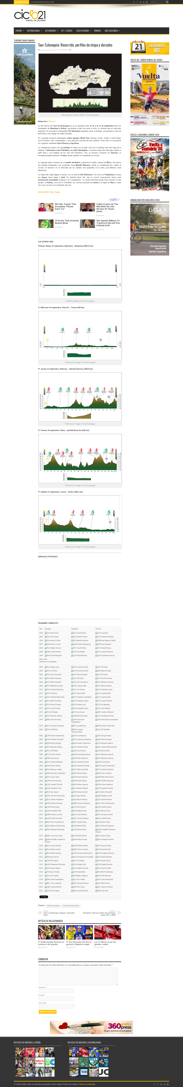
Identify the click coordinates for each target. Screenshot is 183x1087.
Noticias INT (53, 50)
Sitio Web (42, 1003)
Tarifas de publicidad (87, 1084)
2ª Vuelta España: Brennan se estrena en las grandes (51, 943)
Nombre (42, 987)
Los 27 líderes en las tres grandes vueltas (105, 943)
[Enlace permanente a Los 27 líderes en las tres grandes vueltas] (107, 939)
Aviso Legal (56, 1084)
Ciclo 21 (51, 121)
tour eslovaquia (53, 905)
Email (41, 995)
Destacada (45, 50)
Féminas (97, 30)
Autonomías (50, 30)
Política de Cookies (70, 1084)
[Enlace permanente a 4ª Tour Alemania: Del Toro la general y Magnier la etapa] (79, 939)
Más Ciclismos (111, 30)
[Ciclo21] (30, 20)
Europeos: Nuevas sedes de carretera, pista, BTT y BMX (99, 913)
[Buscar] (167, 2)
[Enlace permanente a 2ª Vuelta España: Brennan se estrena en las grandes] (51, 939)
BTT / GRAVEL (66, 30)
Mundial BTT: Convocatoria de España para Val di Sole (50, 2)
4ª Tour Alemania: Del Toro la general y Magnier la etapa (78, 943)
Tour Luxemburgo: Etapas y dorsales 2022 (59, 913)
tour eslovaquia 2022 (71, 905)
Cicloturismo (82, 30)
